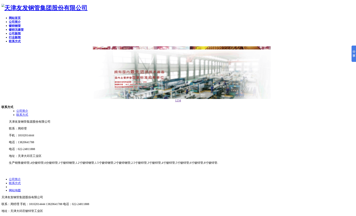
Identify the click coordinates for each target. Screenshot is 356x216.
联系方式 (22, 114)
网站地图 (15, 190)
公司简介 (22, 110)
